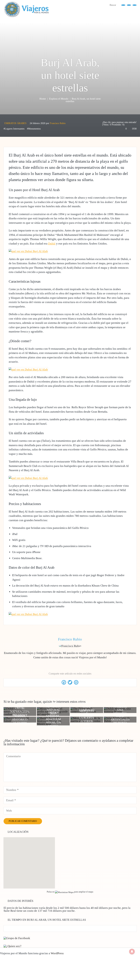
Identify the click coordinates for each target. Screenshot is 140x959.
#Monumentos (34, 129)
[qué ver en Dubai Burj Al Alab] (28, 251)
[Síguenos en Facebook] (123, 4)
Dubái (51, 243)
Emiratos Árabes (15, 123)
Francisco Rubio (58, 123)
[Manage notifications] (132, 951)
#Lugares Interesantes (14, 129)
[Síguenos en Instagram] (134, 4)
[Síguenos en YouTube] (129, 4)
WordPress (57, 953)
